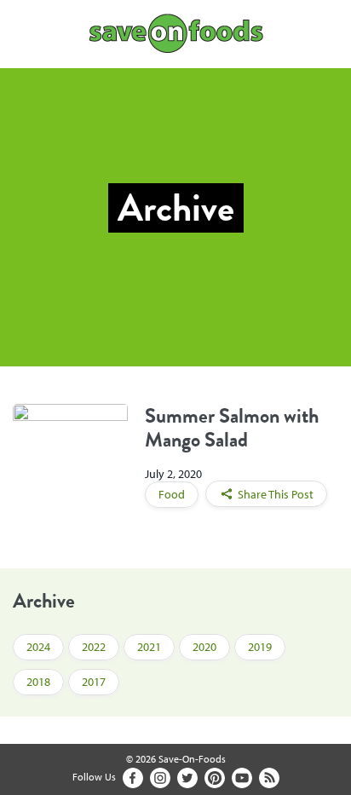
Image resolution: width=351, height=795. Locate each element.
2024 (38, 646)
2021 (149, 646)
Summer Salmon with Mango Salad (232, 427)
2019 (260, 646)
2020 (204, 646)
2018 (38, 681)
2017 (94, 681)
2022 (94, 646)
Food (171, 494)
